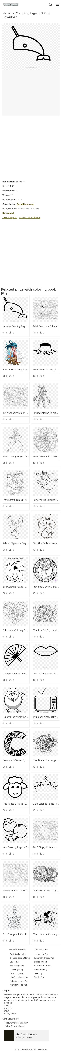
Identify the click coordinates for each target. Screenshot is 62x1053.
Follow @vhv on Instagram (16, 1022)
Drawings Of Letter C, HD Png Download (24, 760)
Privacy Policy (10, 1013)
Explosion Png (40, 961)
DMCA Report (9, 217)
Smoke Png (39, 977)
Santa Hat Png (40, 969)
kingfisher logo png (19, 977)
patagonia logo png (19, 981)
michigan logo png (18, 984)
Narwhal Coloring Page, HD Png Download (25, 326)
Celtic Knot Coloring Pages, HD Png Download (26, 630)
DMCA (6, 1011)
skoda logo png (17, 973)
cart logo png (16, 969)
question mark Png (42, 965)
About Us (8, 1008)
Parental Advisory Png (44, 958)
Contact (7, 1005)
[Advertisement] (31, 147)
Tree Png (38, 973)
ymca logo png (17, 965)
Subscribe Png (41, 954)
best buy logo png (18, 954)
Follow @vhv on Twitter (14, 1026)
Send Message (25, 204)
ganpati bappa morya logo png (20, 960)
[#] (31, 46)
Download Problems (29, 217)
